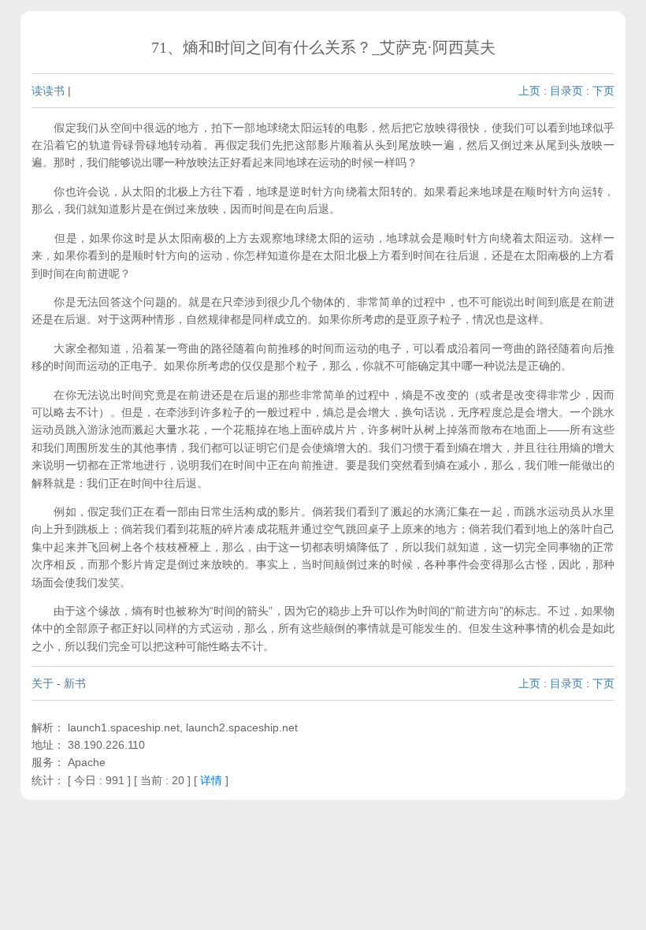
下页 (603, 90)
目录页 (566, 90)
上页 (529, 90)
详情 (211, 780)
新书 (75, 683)
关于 (43, 683)
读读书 (48, 90)
